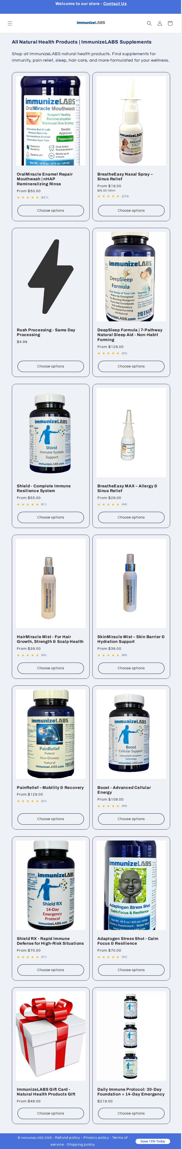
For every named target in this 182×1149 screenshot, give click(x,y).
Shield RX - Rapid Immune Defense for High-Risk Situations (43, 941)
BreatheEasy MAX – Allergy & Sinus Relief (126, 488)
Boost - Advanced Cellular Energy (122, 790)
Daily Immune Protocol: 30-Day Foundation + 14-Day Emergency (128, 1095)
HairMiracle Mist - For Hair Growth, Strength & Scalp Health (44, 639)
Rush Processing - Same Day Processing (46, 334)
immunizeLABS (30, 1137)
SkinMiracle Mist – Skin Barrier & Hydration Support (127, 636)
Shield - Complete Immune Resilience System (44, 488)
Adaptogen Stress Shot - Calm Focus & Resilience (126, 939)
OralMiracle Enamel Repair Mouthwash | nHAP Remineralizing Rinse (45, 183)
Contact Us (115, 3)
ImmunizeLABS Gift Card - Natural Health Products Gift (46, 1092)
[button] (10, 23)
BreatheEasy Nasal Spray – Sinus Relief (123, 181)
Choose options (49, 214)
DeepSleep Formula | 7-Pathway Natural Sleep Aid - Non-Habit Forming (128, 337)
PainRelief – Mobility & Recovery (40, 790)
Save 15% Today (149, 1141)
